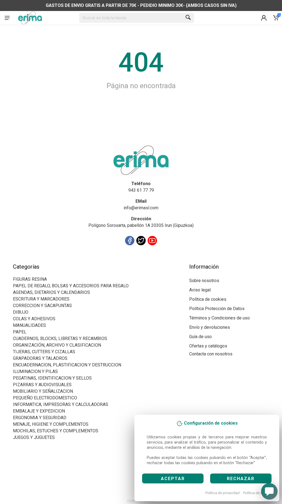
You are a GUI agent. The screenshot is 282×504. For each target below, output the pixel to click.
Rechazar (240, 478)
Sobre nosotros (204, 280)
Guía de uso (200, 336)
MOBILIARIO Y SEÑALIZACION (43, 391)
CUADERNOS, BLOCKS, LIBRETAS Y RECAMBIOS (60, 338)
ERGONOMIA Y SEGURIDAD (39, 417)
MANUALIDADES (29, 325)
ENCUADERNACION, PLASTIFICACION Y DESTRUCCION (67, 364)
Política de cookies (258, 493)
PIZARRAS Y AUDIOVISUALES (42, 384)
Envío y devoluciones (209, 327)
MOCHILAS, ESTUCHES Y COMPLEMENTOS (55, 430)
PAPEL (19, 332)
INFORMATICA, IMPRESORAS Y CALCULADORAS (60, 404)
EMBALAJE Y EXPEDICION (39, 411)
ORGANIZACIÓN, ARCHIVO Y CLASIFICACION (57, 345)
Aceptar (173, 478)
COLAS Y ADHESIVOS (34, 318)
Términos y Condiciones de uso (219, 318)
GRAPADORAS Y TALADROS (40, 358)
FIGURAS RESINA (30, 279)
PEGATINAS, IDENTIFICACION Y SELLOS (52, 378)
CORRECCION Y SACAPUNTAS (42, 305)
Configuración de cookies (45, 260)
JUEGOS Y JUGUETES (34, 437)
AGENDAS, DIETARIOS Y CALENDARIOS (51, 292)
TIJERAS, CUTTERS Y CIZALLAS (44, 351)
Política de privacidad (222, 493)
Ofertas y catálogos (208, 346)
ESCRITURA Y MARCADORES (41, 299)
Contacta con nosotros (210, 354)
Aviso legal (200, 290)
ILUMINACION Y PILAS (35, 371)
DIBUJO (20, 312)
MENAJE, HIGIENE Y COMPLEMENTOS (50, 424)
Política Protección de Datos (217, 308)
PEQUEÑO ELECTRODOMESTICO (45, 397)
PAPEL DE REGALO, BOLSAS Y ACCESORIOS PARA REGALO (71, 285)
